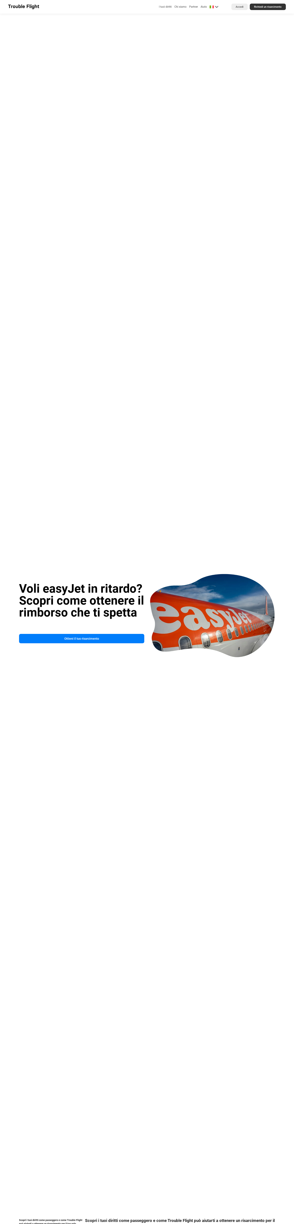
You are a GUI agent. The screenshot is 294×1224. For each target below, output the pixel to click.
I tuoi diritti (165, 6)
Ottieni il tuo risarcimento (81, 638)
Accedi (239, 6)
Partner (193, 6)
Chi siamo (180, 6)
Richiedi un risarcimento (268, 6)
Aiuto (204, 6)
